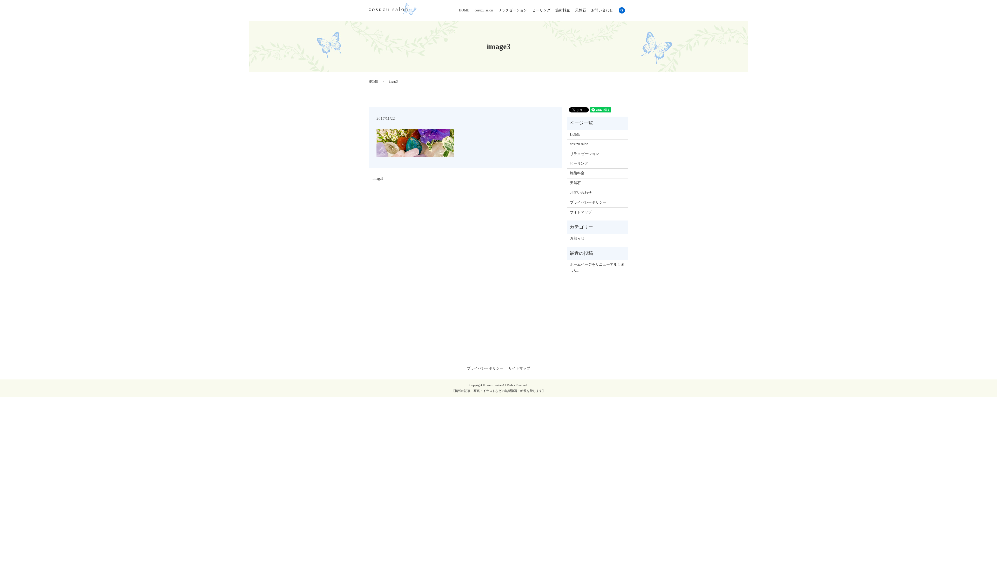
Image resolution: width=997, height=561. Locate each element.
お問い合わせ (602, 10)
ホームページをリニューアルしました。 (597, 267)
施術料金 (562, 10)
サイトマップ (581, 212)
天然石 (580, 10)
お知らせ (577, 238)
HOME (464, 10)
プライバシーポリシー (588, 202)
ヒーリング (541, 10)
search (622, 10)
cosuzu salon (484, 10)
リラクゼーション (512, 10)
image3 (378, 179)
